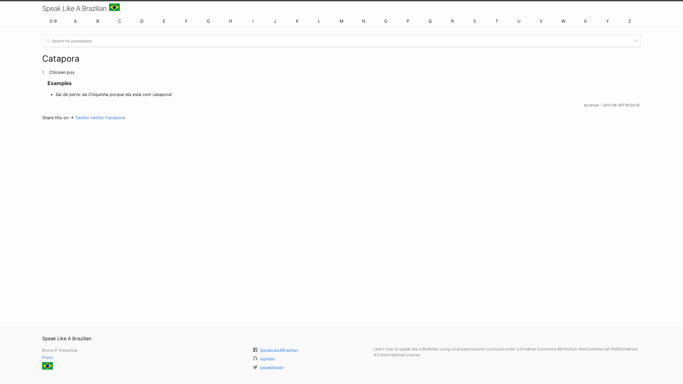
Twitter (89, 117)
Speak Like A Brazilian (74, 8)
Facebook (115, 117)
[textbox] (341, 41)
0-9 (53, 21)
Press (47, 357)
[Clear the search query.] (635, 40)
